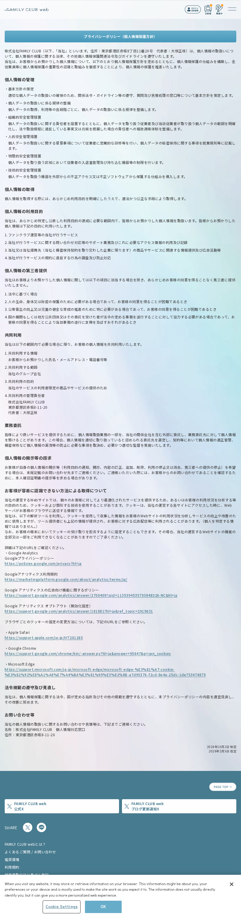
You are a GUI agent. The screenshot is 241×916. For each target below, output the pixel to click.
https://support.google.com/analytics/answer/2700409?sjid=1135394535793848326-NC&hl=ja (91, 595)
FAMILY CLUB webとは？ (25, 844)
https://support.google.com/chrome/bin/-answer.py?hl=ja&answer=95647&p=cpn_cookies (88, 653)
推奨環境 (12, 859)
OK (103, 906)
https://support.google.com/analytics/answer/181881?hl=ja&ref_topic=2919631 (79, 611)
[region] (120, 895)
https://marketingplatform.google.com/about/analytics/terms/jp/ (66, 579)
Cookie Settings (62, 906)
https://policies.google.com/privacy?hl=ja (43, 563)
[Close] (231, 884)
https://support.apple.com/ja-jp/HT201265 (44, 637)
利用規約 (12, 867)
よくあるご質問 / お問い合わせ (30, 851)
